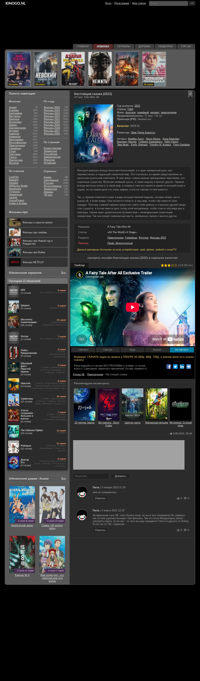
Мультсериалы (52, 186)
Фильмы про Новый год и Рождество (38, 242)
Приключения (115, 237)
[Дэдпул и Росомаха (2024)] (73, 69)
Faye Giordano (181, 144)
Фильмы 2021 (52, 119)
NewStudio (15, 188)
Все (63, 272)
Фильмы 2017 (52, 130)
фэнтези (131, 112)
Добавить (120, 476)
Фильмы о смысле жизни (37, 222)
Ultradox (13, 182)
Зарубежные (51, 180)
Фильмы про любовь (35, 232)
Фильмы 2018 (52, 127)
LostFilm (14, 177)
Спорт (12, 151)
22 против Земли (85, 422)
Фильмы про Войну (34, 252)
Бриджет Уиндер (127, 141)
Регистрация (121, 3)
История (14, 130)
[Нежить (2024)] (100, 69)
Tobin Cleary (171, 141)
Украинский (15, 194)
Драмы (13, 124)
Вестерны (15, 116)
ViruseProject (16, 200)
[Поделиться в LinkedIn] (182, 366)
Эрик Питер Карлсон (143, 132)
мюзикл (154, 112)
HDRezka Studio (18, 185)
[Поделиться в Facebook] (168, 366)
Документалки (17, 127)
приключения (169, 112)
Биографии (15, 113)
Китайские (50, 162)
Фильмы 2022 (158, 237)
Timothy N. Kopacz (160, 144)
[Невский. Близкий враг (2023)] (46, 69)
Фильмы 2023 (52, 113)
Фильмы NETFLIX (33, 262)
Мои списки (139, 3)
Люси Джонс (153, 138)
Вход (108, 3)
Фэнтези (143, 237)
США (130, 109)
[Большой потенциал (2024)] (154, 69)
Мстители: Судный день (181, 424)
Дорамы (48, 191)
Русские (49, 183)
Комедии (14, 133)
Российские (50, 154)
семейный (143, 112)
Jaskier (13, 197)
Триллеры (15, 154)
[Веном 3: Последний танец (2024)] (127, 69)
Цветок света (132, 422)
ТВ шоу (48, 194)
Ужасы (13, 157)
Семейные (131, 237)
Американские (52, 156)
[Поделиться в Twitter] (175, 366)
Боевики (14, 110)
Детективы (15, 122)
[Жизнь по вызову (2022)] (19, 69)
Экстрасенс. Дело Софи (108, 424)
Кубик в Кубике (18, 203)
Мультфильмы (17, 142)
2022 (137, 105)
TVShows (14, 191)
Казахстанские (52, 148)
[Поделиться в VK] (188, 366)
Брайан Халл (136, 138)
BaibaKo (14, 179)
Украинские (50, 151)
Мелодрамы (16, 139)
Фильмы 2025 (52, 107)
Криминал (15, 136)
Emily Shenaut (139, 144)
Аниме (13, 107)
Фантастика (16, 160)
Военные (14, 119)
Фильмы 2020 (52, 122)
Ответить (100, 498)
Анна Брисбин (170, 138)
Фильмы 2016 (52, 133)
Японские (49, 159)
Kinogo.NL (79, 374)
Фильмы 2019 (52, 124)
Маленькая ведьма (156, 422)
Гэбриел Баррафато (150, 141)
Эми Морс (123, 144)
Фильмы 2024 (52, 110)
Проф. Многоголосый (120, 243)
